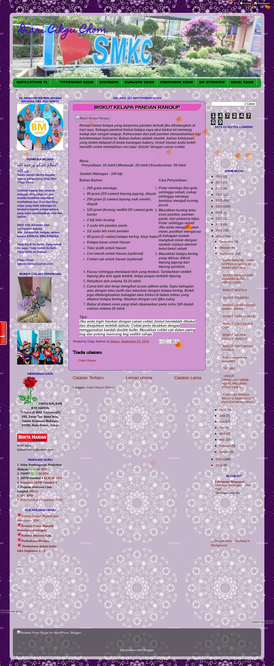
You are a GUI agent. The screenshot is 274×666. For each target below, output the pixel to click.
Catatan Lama (187, 377)
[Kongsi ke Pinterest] (177, 341)
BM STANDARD (212, 82)
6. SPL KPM (25, 495)
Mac (222, 439)
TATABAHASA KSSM (76, 82)
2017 (219, 218)
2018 (219, 212)
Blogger (148, 650)
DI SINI (41, 469)
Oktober (225, 247)
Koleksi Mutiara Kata (36, 535)
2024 (219, 176)
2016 (219, 224)
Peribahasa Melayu (35, 541)
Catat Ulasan (87, 360)
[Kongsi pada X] (169, 341)
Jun (222, 421)
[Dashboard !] (262, 4)
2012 (219, 465)
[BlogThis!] (165, 341)
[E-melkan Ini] (161, 341)
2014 (219, 236)
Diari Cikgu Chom (63, 30)
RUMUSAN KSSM (139, 82)
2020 (219, 200)
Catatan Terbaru (88, 377)
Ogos (223, 409)
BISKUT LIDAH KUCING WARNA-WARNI (239, 307)
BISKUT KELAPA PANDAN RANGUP (234, 336)
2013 (219, 459)
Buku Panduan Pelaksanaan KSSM (41, 500)
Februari (225, 445)
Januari (224, 451)
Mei (222, 427)
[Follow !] (245, 4)
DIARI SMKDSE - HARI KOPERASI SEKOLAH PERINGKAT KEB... (238, 264)
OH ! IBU (229, 368)
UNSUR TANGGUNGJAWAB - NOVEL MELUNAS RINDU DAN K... (236, 381)
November (226, 241)
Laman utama (139, 377)
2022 (219, 188)
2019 (219, 206)
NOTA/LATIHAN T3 (32, 82)
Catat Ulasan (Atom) (100, 387)
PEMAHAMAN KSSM (176, 82)
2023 (219, 182)
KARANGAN (109, 82)
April (222, 433)
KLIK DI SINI (53, 478)
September (227, 253)
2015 (219, 230)
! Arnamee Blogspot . (230, 481)
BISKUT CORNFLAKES (239, 316)
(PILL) (33, 491)
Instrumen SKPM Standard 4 (38, 482)
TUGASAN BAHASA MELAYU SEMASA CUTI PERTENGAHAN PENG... (239, 398)
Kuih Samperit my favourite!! (234, 359)
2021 (219, 194)
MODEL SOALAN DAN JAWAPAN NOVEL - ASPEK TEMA (237, 279)
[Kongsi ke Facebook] (173, 341)
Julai (222, 415)
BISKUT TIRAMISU (236, 297)
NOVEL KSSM (242, 82)
